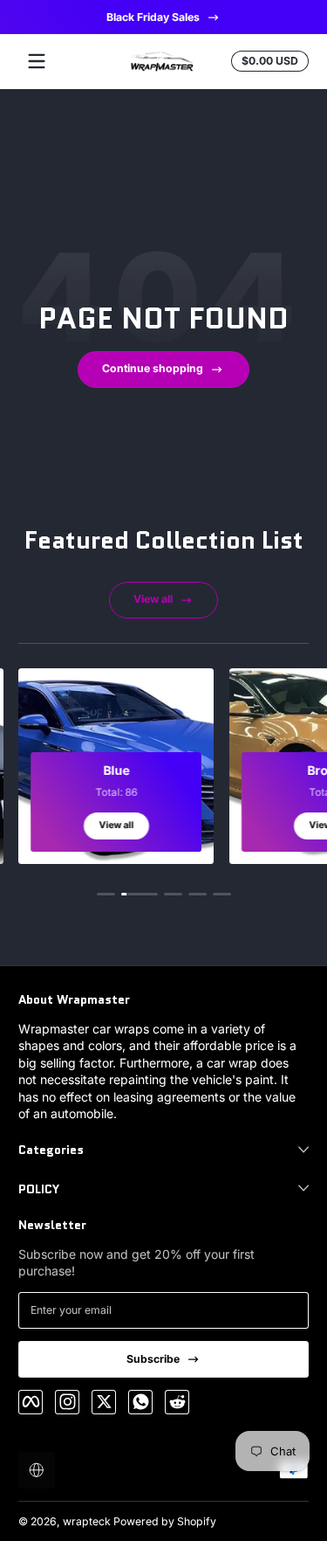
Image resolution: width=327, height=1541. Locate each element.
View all (153, 598)
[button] (36, 1470)
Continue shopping (152, 368)
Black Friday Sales (153, 17)
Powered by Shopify (164, 1521)
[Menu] (36, 61)
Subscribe (153, 1358)
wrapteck (87, 1521)
